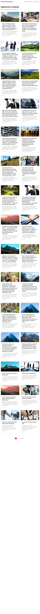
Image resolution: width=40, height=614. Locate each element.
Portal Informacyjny (7, 1)
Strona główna (36, 1)
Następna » (22, 438)
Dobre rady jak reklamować (29, 373)
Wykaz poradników (28, 1)
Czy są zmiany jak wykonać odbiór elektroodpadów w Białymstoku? (9, 398)
